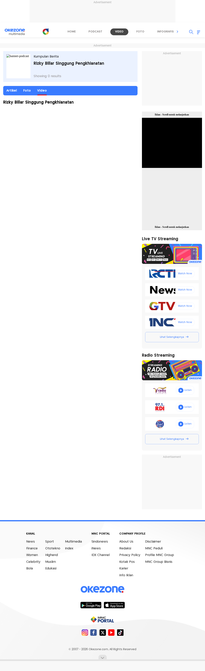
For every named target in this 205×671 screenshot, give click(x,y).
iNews (96, 548)
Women (32, 555)
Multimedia (73, 541)
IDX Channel (100, 555)
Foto (27, 90)
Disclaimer (153, 541)
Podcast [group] (95, 31)
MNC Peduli (154, 548)
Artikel (11, 90)
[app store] (114, 605)
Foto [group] (140, 31)
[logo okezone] (102, 589)
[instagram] (84, 632)
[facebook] (93, 632)
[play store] (90, 605)
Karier (123, 568)
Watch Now (185, 273)
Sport (49, 541)
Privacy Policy (129, 555)
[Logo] (45, 31)
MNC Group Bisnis (158, 561)
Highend (51, 555)
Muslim (50, 561)
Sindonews (99, 541)
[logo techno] (17, 31)
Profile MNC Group (159, 555)
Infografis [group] (165, 31)
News (30, 541)
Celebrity (33, 561)
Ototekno (52, 548)
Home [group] (71, 31)
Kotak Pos (127, 561)
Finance (32, 548)
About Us (126, 541)
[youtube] (111, 632)
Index (69, 548)
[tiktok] (120, 632)
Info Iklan (126, 575)
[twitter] (102, 632)
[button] (177, 31)
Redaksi (125, 548)
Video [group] (119, 31)
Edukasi (50, 568)
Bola (29, 568)
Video (42, 90)
